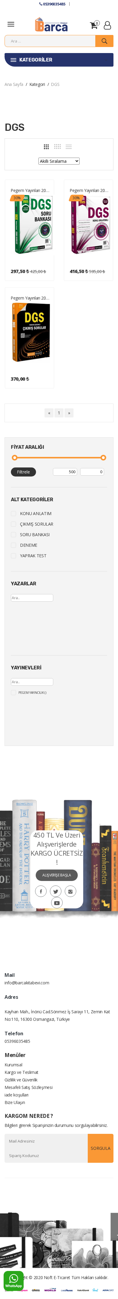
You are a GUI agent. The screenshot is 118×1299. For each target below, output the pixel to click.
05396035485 (53, 4)
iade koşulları (16, 1095)
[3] (46, 147)
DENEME (28, 545)
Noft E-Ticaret (57, 1277)
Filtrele (23, 472)
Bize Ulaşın (15, 1102)
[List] (69, 147)
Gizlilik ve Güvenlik (21, 1080)
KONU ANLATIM (35, 513)
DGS (55, 84)
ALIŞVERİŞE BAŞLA (56, 875)
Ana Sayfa (14, 84)
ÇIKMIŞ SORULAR (36, 524)
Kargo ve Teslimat (21, 1072)
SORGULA (100, 1148)
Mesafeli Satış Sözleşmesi (28, 1087)
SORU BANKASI (35, 534)
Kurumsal (13, 1065)
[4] (57, 146)
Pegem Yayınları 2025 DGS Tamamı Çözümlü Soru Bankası (31, 190)
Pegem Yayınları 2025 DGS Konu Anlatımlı (90, 190)
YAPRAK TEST (33, 555)
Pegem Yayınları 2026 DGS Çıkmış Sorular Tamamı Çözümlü (31, 298)
